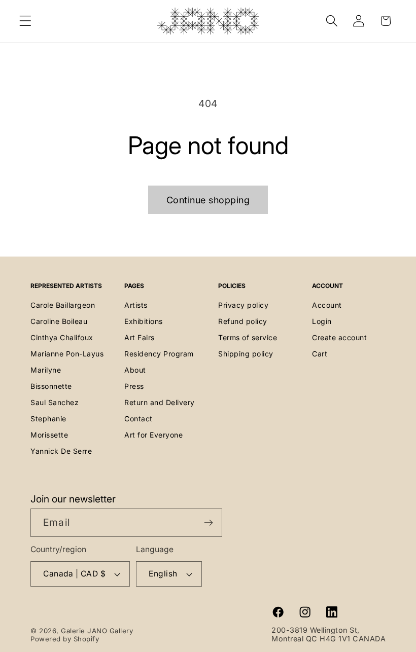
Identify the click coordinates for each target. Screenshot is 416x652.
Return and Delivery (159, 402)
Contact (138, 418)
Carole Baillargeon (62, 305)
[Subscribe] (208, 523)
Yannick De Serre (61, 451)
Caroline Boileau (58, 321)
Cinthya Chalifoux (61, 337)
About (135, 370)
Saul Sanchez (54, 402)
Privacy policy (243, 305)
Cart (319, 353)
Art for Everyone (153, 434)
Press (134, 386)
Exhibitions (143, 321)
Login (322, 321)
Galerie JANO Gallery (97, 631)
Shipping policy (245, 353)
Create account (339, 337)
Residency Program (159, 353)
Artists (136, 305)
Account (327, 305)
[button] (25, 21)
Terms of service (247, 337)
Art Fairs (139, 337)
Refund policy (242, 321)
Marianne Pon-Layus (66, 353)
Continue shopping (208, 200)
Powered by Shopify (64, 639)
